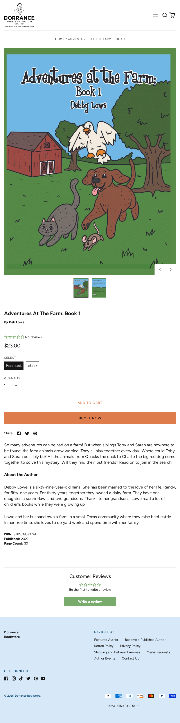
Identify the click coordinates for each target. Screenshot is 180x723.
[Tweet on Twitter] (27, 433)
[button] (165, 15)
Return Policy (103, 646)
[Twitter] (28, 678)
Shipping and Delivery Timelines (117, 652)
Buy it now (90, 418)
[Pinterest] (36, 678)
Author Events (104, 658)
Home (60, 39)
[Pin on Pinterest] (35, 433)
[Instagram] (14, 678)
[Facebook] (6, 678)
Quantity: (13, 378)
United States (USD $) (120, 706)
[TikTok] (21, 678)
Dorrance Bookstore (27, 695)
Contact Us (130, 658)
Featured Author (106, 640)
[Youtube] (43, 678)
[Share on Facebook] (19, 433)
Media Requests (158, 652)
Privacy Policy (130, 646)
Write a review (90, 601)
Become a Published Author (145, 640)
